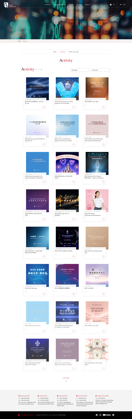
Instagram (100, 415)
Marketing (79, 4)
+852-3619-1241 (82, 398)
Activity (25, 41)
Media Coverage (74, 52)
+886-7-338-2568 (63, 398)
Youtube (107, 415)
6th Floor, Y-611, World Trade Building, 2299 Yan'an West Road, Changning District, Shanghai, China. (104, 401)
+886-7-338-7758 (63, 400)
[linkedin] (26, 415)
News (55, 52)
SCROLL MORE (66, 378)
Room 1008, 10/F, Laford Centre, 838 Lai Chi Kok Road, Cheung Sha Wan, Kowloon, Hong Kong (84, 404)
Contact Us (87, 4)
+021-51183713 (101, 398)
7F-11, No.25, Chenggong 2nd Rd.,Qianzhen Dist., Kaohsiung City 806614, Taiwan (65, 404)
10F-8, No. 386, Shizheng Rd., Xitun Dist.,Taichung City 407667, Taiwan (46, 403)
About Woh (47, 4)
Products (71, 4)
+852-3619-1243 (82, 400)
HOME (19, 41)
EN (124, 4)
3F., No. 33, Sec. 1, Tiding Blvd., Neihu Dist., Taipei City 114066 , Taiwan (27, 403)
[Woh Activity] (10, 6)
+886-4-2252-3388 (44, 400)
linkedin (113, 415)
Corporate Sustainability (60, 4)
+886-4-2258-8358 (44, 398)
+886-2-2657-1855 (25, 400)
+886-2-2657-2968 (25, 398)
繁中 (121, 4)
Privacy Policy (62, 415)
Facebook (97, 415)
